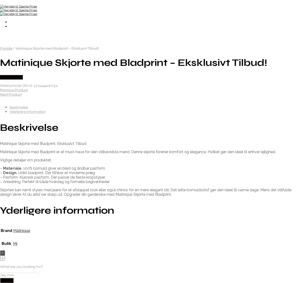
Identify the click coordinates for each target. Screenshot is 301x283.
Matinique (21, 230)
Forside (6, 48)
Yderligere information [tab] (27, 111)
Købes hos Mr (11, 77)
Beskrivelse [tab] (18, 107)
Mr (15, 243)
